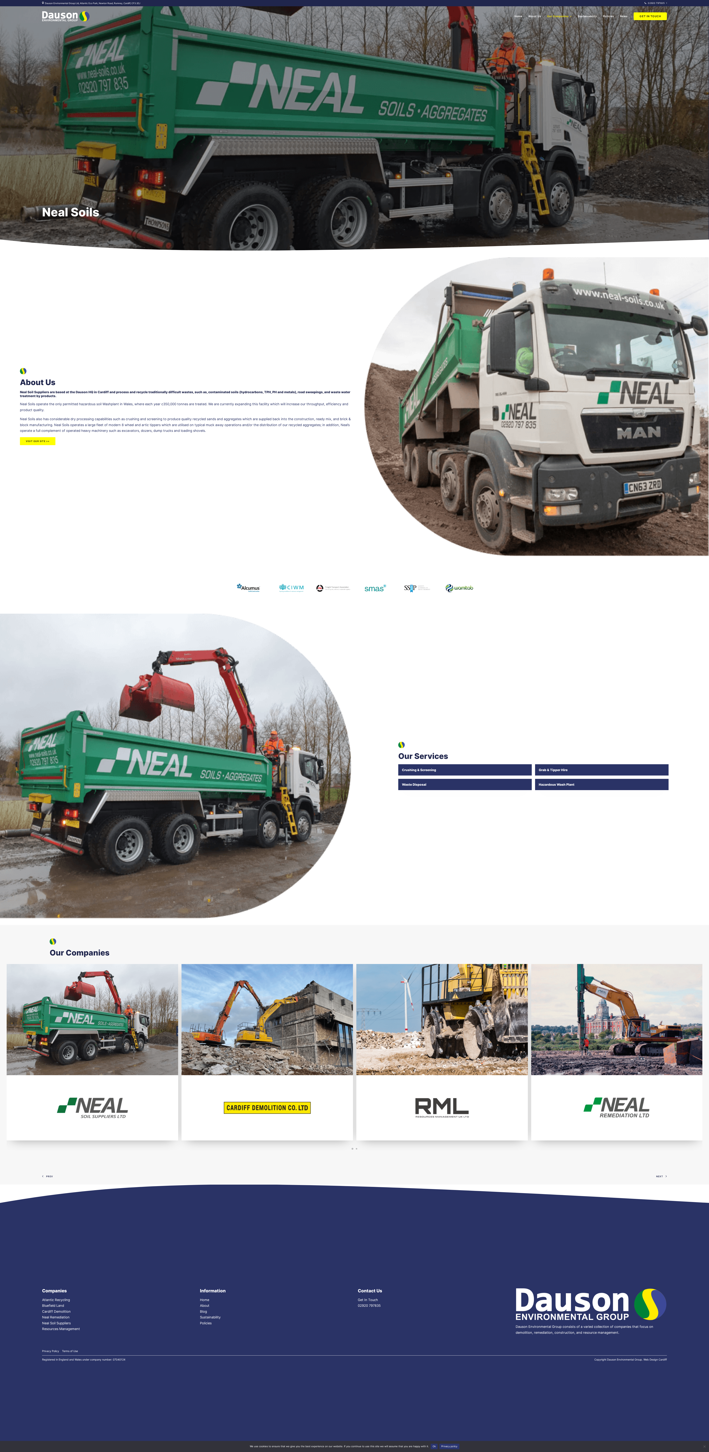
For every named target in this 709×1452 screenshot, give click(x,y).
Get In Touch (368, 1300)
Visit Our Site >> (37, 441)
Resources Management (61, 1329)
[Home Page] (591, 1304)
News (624, 16)
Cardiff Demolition (56, 1311)
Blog (203, 1311)
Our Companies (557, 16)
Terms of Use (70, 1351)
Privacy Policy (50, 1351)
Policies (608, 16)
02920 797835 (656, 3)
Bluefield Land (53, 1306)
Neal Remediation (56, 1317)
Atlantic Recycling (56, 1300)
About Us (534, 16)
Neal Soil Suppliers (56, 1323)
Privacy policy (449, 1446)
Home (518, 16)
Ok (434, 1446)
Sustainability (587, 16)
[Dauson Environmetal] (66, 16)
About (204, 1306)
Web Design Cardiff (655, 1359)
